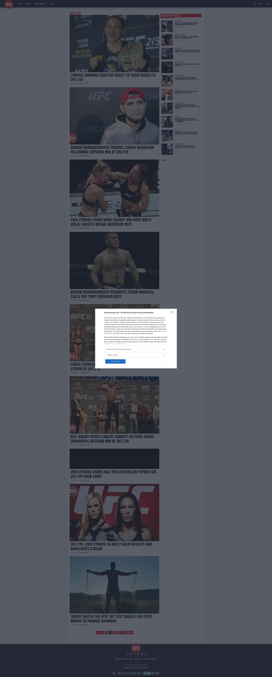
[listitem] (136, 349)
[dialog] (136, 338)
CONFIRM (115, 361)
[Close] (173, 313)
